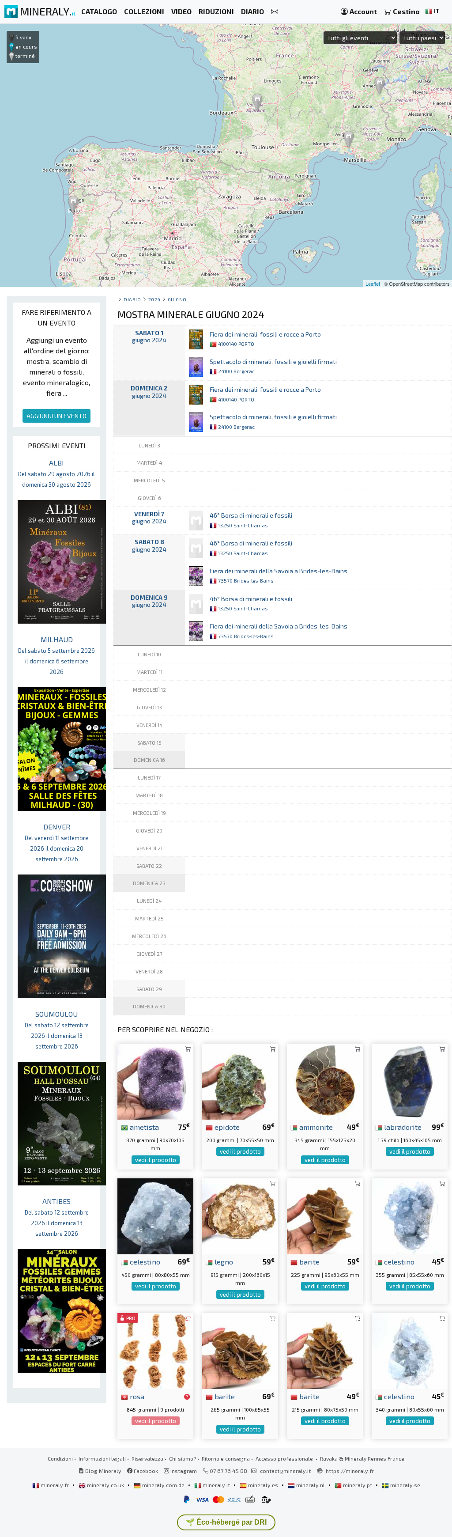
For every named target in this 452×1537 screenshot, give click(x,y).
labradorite (402, 1126)
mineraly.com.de (163, 1485)
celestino (144, 1261)
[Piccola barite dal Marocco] (325, 1350)
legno (223, 1261)
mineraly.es (263, 1485)
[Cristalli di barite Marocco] (325, 1215)
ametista (143, 1126)
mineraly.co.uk (105, 1485)
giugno (177, 299)
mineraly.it (216, 1485)
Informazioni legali (102, 1458)
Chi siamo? (182, 1458)
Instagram (183, 1471)
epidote (226, 1126)
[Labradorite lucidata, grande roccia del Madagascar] (410, 1080)
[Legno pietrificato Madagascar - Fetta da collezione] (240, 1215)
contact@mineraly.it (285, 1471)
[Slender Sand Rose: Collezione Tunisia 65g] (155, 1350)
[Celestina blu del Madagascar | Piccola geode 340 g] (410, 1350)
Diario (132, 299)
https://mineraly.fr (350, 1471)
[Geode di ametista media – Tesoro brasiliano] (155, 1080)
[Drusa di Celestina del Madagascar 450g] (155, 1215)
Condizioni (60, 1458)
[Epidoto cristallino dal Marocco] (240, 1080)
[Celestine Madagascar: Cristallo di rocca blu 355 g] (410, 1215)
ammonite (315, 1126)
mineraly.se (404, 1485)
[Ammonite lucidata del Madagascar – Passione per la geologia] (325, 1080)
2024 (154, 299)
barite (309, 1261)
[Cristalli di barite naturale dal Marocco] (240, 1350)
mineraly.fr (54, 1485)
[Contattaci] (274, 12)
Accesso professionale (285, 1458)
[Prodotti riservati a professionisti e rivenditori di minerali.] (187, 1397)
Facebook (145, 1471)
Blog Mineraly (102, 1471)
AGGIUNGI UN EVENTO (56, 416)
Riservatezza (147, 1458)
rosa (136, 1396)
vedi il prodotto (155, 1159)
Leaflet (372, 283)
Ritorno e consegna (226, 1458)
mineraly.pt (357, 1485)
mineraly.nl (310, 1485)
